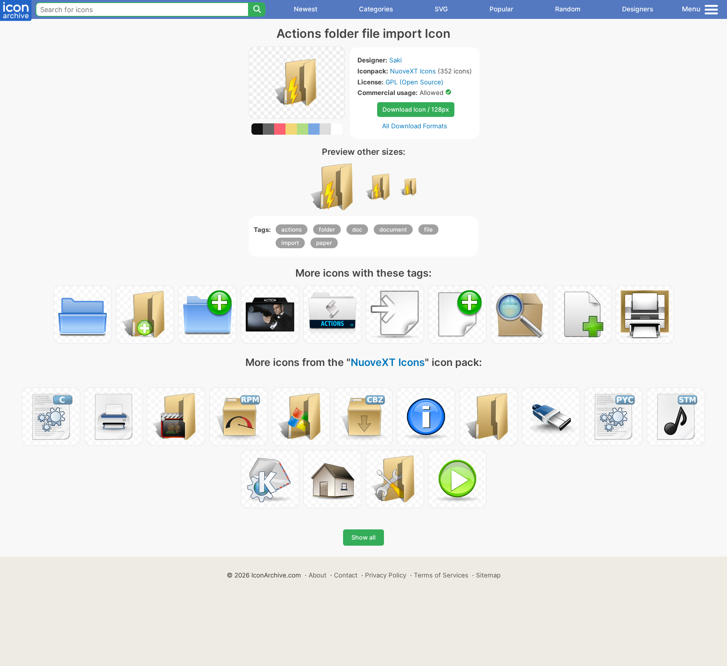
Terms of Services (441, 575)
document (393, 229)
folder (327, 229)
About (317, 575)
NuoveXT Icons (413, 71)
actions (291, 229)
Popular (501, 9)
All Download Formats (414, 126)
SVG (441, 9)
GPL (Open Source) (414, 82)
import (290, 242)
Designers (637, 9)
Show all (363, 537)
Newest (305, 9)
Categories (376, 9)
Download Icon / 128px (415, 109)
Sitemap (488, 575)
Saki (395, 60)
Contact (345, 575)
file (428, 229)
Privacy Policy (385, 575)
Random (567, 9)
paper (324, 242)
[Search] (256, 9)
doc (357, 229)
